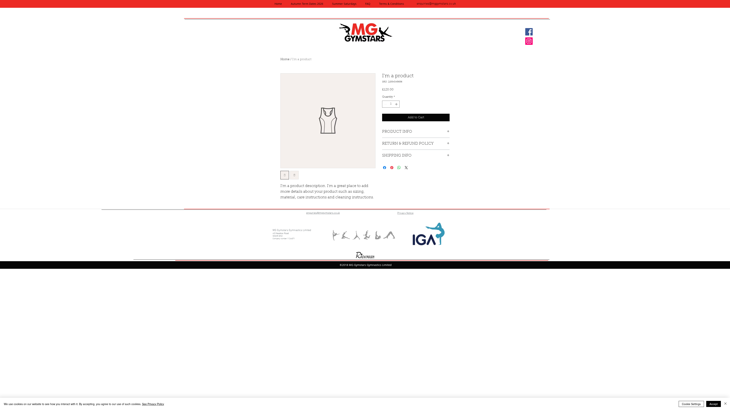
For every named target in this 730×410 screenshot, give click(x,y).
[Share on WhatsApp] (399, 167)
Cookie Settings (691, 404)
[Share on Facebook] (384, 167)
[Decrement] (385, 104)
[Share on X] (406, 167)
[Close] (725, 404)
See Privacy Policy (153, 404)
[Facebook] (529, 31)
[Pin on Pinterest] (392, 167)
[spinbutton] (390, 104)
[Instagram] (529, 41)
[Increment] (396, 104)
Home (285, 59)
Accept (713, 404)
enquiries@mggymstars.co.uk (436, 4)
